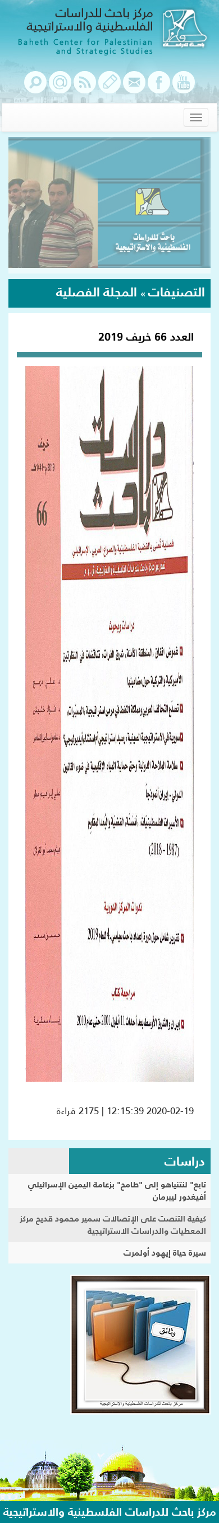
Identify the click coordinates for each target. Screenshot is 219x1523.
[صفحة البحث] (35, 88)
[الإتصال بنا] (134, 88)
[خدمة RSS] (85, 88)
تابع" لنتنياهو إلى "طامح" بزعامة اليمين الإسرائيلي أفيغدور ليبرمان (117, 1190)
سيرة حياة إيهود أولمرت (165, 1253)
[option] (109, 205)
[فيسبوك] (159, 88)
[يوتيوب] (183, 88)
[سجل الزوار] (109, 88)
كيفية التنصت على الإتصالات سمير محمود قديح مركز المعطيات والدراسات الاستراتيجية (113, 1224)
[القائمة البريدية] (60, 88)
